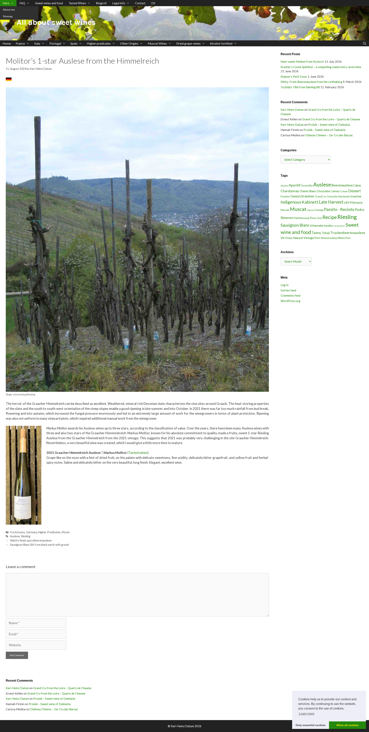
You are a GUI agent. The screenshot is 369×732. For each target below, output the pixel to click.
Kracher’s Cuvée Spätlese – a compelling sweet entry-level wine (321, 67)
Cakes (357, 185)
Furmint (285, 196)
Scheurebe (316, 225)
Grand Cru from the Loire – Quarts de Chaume (331, 119)
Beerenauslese (342, 185)
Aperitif (295, 185)
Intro (6, 3)
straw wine (339, 226)
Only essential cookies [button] (311, 725)
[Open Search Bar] (364, 43)
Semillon (329, 225)
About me (9, 9)
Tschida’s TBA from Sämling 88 (300, 87)
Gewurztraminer (302, 196)
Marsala (285, 210)
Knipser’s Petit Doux (294, 76)
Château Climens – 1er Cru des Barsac (329, 135)
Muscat (298, 209)
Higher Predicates (49, 532)
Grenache (332, 196)
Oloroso (310, 210)
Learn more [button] (306, 713)
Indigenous (291, 202)
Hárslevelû (344, 196)
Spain (73, 43)
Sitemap (8, 16)
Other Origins (129, 43)
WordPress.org (290, 301)
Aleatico (284, 185)
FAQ (22, 3)
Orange (318, 209)
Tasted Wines (77, 3)
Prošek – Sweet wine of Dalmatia (329, 124)
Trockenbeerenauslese (347, 232)
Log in (284, 285)
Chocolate (323, 191)
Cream (344, 191)
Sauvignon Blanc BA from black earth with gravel (39, 544)
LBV (346, 202)
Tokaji (326, 233)
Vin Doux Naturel (292, 238)
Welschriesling (329, 238)
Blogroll (101, 3)
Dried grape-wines (188, 43)
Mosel (65, 532)
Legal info (118, 3)
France (20, 43)
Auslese (15, 536)
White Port (344, 238)
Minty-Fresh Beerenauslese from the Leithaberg (311, 81)
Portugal (55, 43)
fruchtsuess (17, 532)
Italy (37, 43)
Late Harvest (331, 202)
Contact (140, 3)
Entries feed (288, 290)
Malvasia (356, 202)
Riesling (25, 536)
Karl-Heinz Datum (292, 109)
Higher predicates (99, 43)
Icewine (355, 196)
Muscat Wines (157, 43)
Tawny (316, 233)
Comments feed (290, 295)
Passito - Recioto (339, 209)
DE (153, 3)
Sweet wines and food (49, 3)
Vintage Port (312, 238)
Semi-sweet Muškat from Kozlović (302, 61)
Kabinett (310, 202)
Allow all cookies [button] (347, 725)
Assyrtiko (307, 185)
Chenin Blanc (308, 191)
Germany (31, 532)
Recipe (329, 217)
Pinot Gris (316, 218)
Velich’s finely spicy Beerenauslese (31, 540)
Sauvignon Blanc (295, 225)
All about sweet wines (56, 22)
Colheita (335, 191)
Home (6, 43)
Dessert (354, 191)
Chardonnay (290, 191)
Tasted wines (137, 453)
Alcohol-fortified (221, 43)
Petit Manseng (301, 218)
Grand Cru (320, 196)
